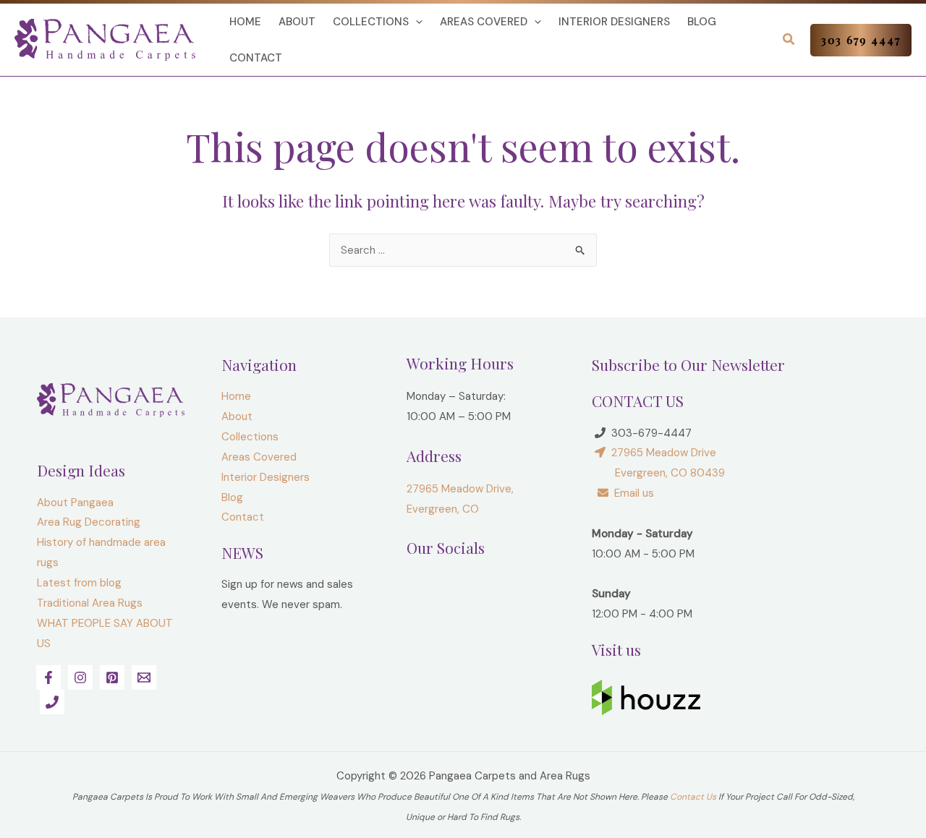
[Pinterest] (112, 677)
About (297, 21)
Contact (255, 58)
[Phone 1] (52, 702)
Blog (701, 21)
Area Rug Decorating (88, 522)
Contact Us (693, 797)
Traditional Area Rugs (90, 603)
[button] (415, 22)
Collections (371, 21)
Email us (631, 493)
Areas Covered (483, 21)
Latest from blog (79, 583)
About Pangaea (75, 502)
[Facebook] (48, 677)
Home (245, 21)
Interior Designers (614, 21)
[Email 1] (144, 677)
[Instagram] (80, 677)
